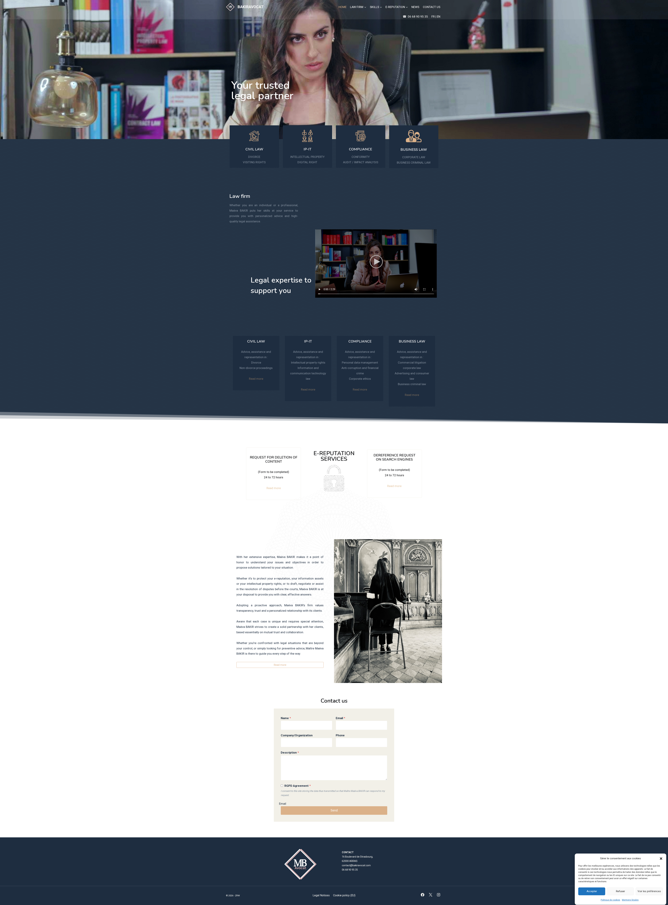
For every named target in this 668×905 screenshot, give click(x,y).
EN (438, 16)
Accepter (592, 891)
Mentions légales (630, 900)
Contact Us (431, 7)
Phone (340, 735)
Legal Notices (321, 895)
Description (290, 752)
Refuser (620, 891)
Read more (256, 378)
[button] (661, 858)
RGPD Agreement (297, 785)
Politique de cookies (610, 900)
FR (433, 16)
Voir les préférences (649, 891)
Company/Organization (297, 735)
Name (286, 718)
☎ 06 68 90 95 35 (415, 16)
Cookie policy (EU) (344, 895)
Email (340, 718)
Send (334, 810)
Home (343, 7)
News (415, 7)
